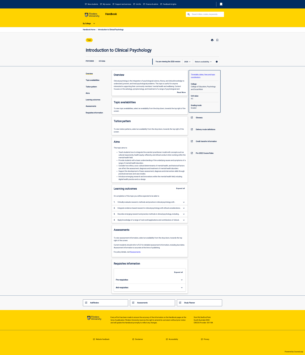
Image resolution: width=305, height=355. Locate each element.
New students (93, 4)
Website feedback (102, 339)
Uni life (138, 4)
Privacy (206, 339)
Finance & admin (152, 4)
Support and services (123, 4)
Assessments (135, 252)
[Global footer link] (94, 318)
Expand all (180, 188)
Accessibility (173, 339)
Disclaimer (139, 339)
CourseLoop (298, 352)
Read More (181, 92)
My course (107, 4)
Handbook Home (89, 30)
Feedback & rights (169, 4)
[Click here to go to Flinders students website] (92, 15)
